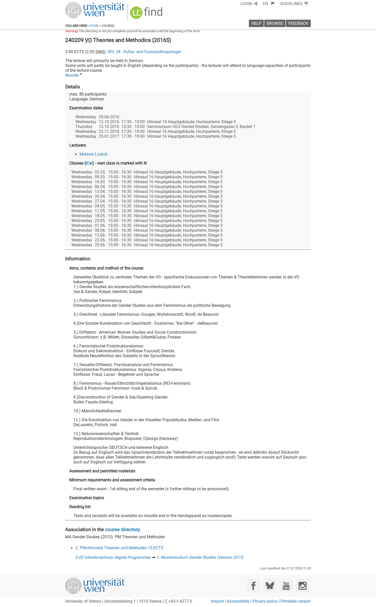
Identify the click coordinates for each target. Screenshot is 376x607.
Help (256, 23)
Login (246, 3)
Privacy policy (265, 601)
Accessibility (238, 601)
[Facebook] (253, 585)
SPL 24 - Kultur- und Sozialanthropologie (144, 51)
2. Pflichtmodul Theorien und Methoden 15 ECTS (119, 547)
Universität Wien (83, 4)
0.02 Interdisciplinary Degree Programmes (113, 557)
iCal (89, 163)
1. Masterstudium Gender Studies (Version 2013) (200, 557)
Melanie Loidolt (93, 154)
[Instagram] (302, 585)
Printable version (296, 601)
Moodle (72, 75)
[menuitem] (268, 3)
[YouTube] (286, 585)
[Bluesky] (269, 585)
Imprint (217, 601)
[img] (147, 14)
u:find (94, 26)
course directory (122, 529)
